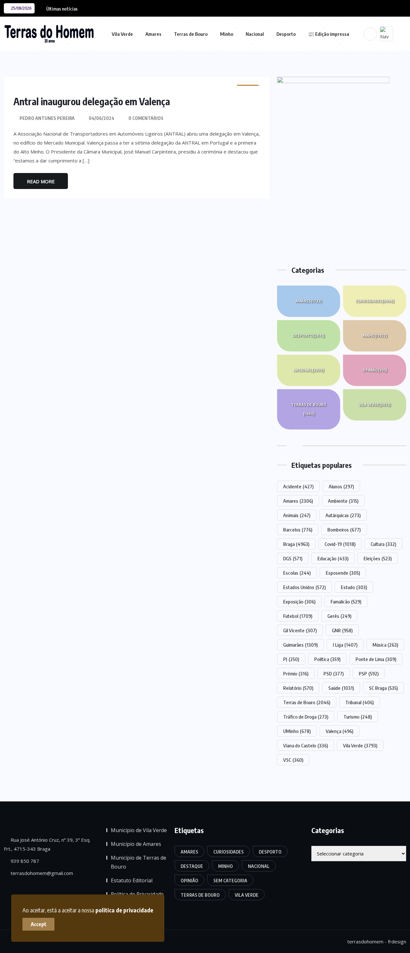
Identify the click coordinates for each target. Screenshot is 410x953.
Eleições (378, 558)
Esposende (343, 573)
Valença (339, 731)
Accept (38, 924)
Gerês (339, 616)
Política (327, 659)
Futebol (297, 616)
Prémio (295, 673)
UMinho (297, 731)
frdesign (397, 941)
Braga (296, 544)
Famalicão (346, 601)
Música (385, 645)
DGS (292, 558)
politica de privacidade (124, 910)
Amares (153, 34)
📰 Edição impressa (328, 34)
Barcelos (297, 529)
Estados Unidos (304, 587)
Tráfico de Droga (305, 717)
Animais (296, 515)
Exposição (299, 601)
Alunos (341, 486)
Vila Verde (122, 34)
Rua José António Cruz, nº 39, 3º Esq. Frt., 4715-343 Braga (47, 844)
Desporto (286, 34)
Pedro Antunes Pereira (47, 118)
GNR (342, 630)
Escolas (297, 573)
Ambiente (343, 501)
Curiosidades (375, 301)
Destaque (192, 866)
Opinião (375, 370)
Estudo (354, 587)
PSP (369, 673)
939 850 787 (24, 861)
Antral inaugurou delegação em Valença (91, 101)
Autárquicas (343, 515)
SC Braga (383, 688)
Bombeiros (344, 529)
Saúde (341, 688)
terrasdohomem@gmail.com (41, 873)
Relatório (298, 688)
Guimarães (300, 645)
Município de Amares (136, 843)
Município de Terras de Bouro (138, 862)
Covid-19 (340, 544)
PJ (291, 659)
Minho (226, 34)
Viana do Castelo (305, 745)
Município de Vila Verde (139, 830)
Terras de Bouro (191, 34)
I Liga (345, 645)
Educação (332, 558)
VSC (293, 760)
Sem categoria (230, 880)
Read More (41, 181)
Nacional (255, 34)
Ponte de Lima (376, 659)
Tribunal (359, 702)
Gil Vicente (300, 630)
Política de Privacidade (137, 894)
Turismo (357, 717)
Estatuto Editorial (131, 880)
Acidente (298, 486)
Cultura (383, 544)
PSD (334, 673)
